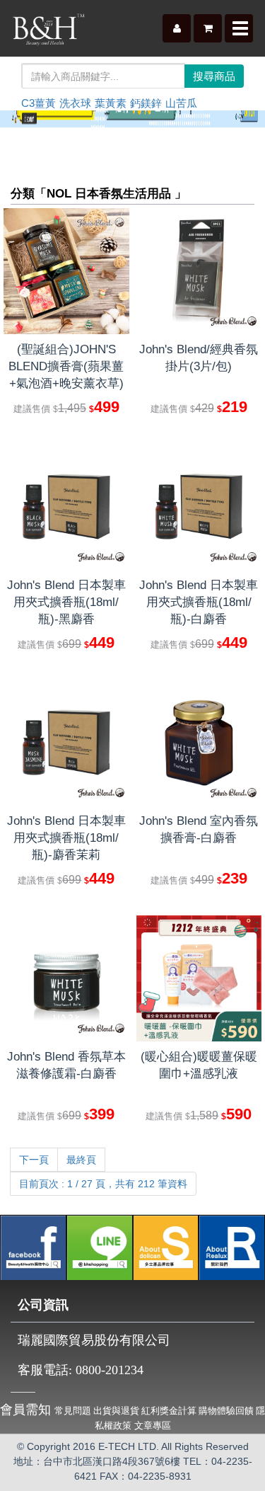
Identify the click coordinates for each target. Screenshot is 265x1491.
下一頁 (34, 1159)
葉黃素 (110, 103)
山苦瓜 (181, 103)
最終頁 (81, 1159)
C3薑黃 (38, 103)
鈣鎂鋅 (146, 103)
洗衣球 (75, 103)
